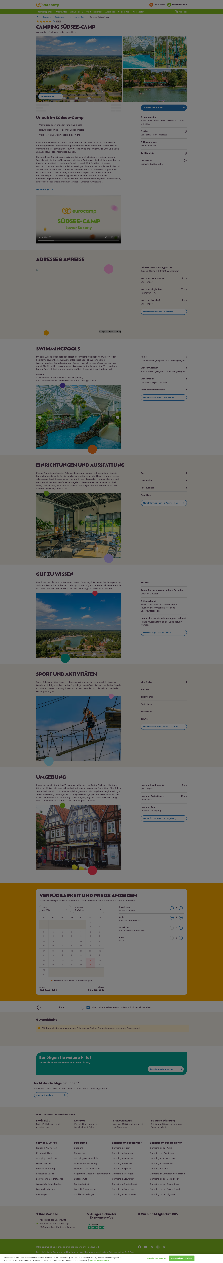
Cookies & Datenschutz (100, 1260)
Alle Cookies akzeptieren (182, 1258)
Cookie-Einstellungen (157, 1258)
